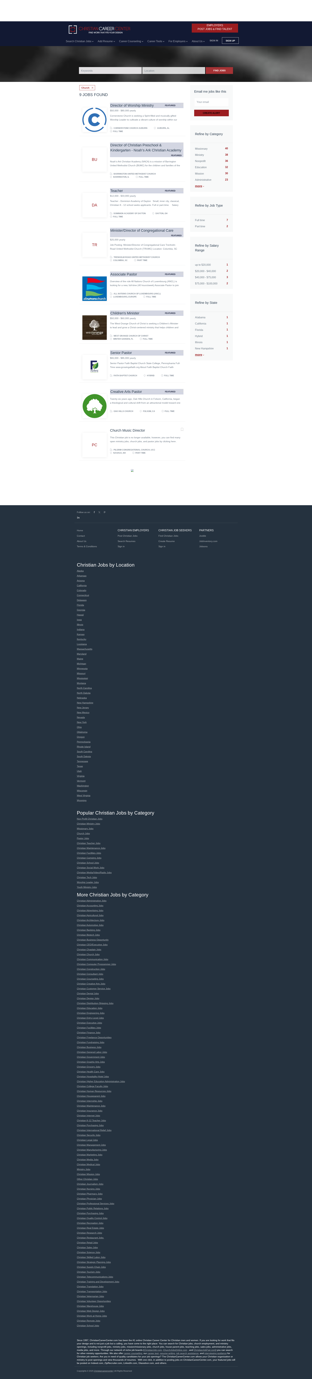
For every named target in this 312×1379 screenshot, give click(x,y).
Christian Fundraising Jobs (90, 1042)
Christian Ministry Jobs (88, 823)
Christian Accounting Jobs (90, 905)
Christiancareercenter (103, 1371)
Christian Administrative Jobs (91, 900)
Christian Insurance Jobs (89, 1110)
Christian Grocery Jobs (88, 1066)
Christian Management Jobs (91, 1145)
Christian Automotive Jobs (90, 925)
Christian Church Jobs (88, 954)
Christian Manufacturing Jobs (92, 1149)
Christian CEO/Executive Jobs (92, 944)
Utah (79, 771)
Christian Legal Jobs (87, 1140)
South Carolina (84, 751)
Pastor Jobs (83, 838)
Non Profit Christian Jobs (89, 818)
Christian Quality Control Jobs (92, 1218)
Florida (80, 605)
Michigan (81, 663)
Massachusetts (84, 649)
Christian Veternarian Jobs (90, 1296)
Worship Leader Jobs (88, 882)
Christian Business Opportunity (93, 939)
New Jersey (83, 707)
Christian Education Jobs (89, 1008)
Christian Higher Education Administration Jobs (101, 1081)
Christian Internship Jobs (89, 1101)
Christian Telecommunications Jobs (95, 1276)
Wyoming (81, 800)
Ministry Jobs (83, 1169)
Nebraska (82, 698)
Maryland (81, 654)
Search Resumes (126, 541)
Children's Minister (124, 313)
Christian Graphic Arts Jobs (91, 1062)
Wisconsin (82, 790)
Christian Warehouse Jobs (90, 1306)
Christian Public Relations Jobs (93, 1208)
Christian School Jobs (88, 862)
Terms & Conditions (87, 546)
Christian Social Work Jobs (90, 867)
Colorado (81, 590)
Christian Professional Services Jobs (95, 1203)
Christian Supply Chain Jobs (91, 1267)
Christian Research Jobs (89, 1232)
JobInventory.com (208, 541)
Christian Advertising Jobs (90, 910)
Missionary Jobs (85, 828)
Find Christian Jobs (168, 536)
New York (82, 722)
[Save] (178, 105)
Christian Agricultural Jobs (90, 915)
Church (85, 87)
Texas (80, 766)
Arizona (81, 580)
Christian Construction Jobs (91, 969)
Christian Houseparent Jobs (91, 1096)
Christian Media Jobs (87, 1159)
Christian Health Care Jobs (90, 1071)
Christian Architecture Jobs (90, 920)
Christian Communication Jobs (92, 959)
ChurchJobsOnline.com (175, 1350)
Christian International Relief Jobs (94, 1130)
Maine (80, 658)
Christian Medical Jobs (88, 1164)
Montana (81, 683)
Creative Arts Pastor (126, 392)
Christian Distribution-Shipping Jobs (95, 1003)
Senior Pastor (121, 353)
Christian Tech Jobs (87, 877)
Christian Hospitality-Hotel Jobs (93, 1076)
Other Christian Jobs (87, 1179)
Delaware (82, 600)
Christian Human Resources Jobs (94, 1091)
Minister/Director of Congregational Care (141, 230)
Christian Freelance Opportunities (94, 1037)
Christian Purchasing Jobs (90, 1125)
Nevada (81, 717)
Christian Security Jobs (88, 1135)
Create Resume (166, 541)
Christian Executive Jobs (89, 1022)
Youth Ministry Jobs (87, 887)
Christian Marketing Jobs (89, 1154)
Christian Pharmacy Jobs (90, 1193)
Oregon (81, 737)
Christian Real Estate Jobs (90, 1228)
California (82, 585)
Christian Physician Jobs (89, 1198)
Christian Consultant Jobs (90, 974)
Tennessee (82, 761)
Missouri (81, 673)
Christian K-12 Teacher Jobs (91, 1120)
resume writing (167, 1353)
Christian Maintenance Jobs (91, 848)
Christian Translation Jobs (90, 1286)
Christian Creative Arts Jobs (91, 983)
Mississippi (82, 678)
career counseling (133, 1353)
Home (80, 530)
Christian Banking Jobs (88, 930)
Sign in (214, 40)
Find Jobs (219, 70)
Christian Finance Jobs (88, 1032)
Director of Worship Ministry (132, 105)
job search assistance (187, 1353)
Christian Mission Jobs (88, 1174)
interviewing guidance (215, 1353)
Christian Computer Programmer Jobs (96, 964)
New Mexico (83, 712)
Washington (83, 785)
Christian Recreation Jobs (90, 1223)
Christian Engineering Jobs (90, 1013)
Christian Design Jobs (88, 998)
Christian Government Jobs (91, 1057)
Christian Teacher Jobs (88, 843)
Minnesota (82, 668)
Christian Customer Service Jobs (93, 988)
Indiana (80, 629)
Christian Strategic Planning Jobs (94, 1262)
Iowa (79, 619)
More (198, 186)
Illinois (80, 624)
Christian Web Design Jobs (91, 1311)
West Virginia (83, 795)
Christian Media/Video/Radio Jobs (94, 872)
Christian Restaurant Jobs (90, 1237)
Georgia (81, 610)
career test (153, 1353)
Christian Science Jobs (88, 1252)
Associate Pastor (123, 274)
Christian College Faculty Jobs (92, 1086)
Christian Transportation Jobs (92, 1291)
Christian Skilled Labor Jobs (91, 1257)
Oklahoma (82, 732)
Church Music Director (127, 430)
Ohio (79, 727)
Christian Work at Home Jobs (92, 1316)
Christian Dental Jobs (88, 993)
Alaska (80, 571)
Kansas (80, 634)
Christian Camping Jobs (89, 858)
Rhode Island (84, 746)
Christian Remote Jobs (88, 1320)
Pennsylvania (84, 741)
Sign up (230, 40)
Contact (81, 536)
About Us (81, 541)
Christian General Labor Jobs (92, 1052)
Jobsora (203, 546)
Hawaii (80, 614)
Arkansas (81, 575)
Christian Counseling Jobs (90, 979)
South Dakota (84, 756)
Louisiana (82, 644)
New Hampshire (85, 702)
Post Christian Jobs (127, 536)
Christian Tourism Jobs (88, 1272)
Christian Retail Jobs (87, 1242)
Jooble (202, 536)
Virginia (80, 776)
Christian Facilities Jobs (89, 853)
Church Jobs (83, 833)
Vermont (81, 781)
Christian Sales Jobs (87, 1247)
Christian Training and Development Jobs (98, 1281)
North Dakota (84, 693)
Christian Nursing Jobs (88, 1189)
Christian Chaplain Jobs (89, 949)
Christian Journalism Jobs (90, 1184)
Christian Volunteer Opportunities (94, 1301)
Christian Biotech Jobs (88, 935)
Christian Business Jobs (89, 1047)
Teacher (116, 191)
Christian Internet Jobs (88, 1115)
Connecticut (83, 595)
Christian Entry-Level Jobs (90, 1018)
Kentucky (81, 639)
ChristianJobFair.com (204, 1350)
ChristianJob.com (153, 1350)
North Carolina (84, 688)
